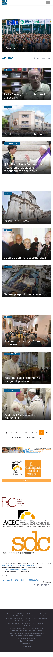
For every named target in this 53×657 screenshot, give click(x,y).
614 (31, 432)
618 (14, 437)
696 (34, 437)
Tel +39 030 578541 (33, 566)
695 (29, 437)
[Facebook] (34, 586)
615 (36, 432)
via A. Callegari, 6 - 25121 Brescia (13, 566)
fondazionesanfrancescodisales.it (14, 570)
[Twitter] (42, 586)
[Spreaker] (38, 586)
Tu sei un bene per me (17, 48)
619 (19, 437)
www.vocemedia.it (8, 578)
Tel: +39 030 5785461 (31, 580)
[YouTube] (46, 586)
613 (26, 432)
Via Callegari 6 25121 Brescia (12, 580)
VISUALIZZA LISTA (43, 58)
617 (46, 432)
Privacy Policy (26, 646)
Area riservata (28, 641)
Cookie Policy (26, 644)
